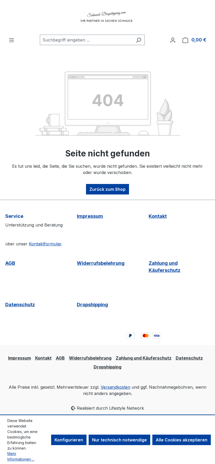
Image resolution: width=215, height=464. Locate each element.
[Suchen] (138, 40)
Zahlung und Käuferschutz (164, 266)
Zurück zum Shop (107, 189)
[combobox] (86, 40)
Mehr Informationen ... (20, 456)
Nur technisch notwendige (119, 439)
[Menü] (11, 40)
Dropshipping (92, 304)
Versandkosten (115, 387)
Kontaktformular (45, 243)
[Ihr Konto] (172, 40)
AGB (10, 263)
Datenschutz (20, 304)
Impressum (90, 216)
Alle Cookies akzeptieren (181, 439)
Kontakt (158, 216)
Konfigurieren (69, 439)
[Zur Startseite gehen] (107, 17)
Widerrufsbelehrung (101, 263)
